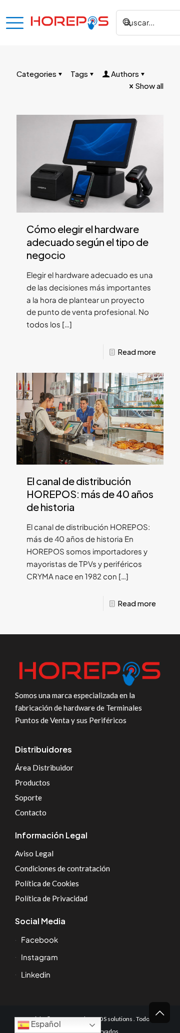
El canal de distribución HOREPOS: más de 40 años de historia (90, 494)
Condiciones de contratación (62, 868)
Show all (149, 85)
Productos (32, 782)
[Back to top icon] (159, 1012)
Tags (79, 73)
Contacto (30, 812)
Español (45, 1024)
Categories (36, 73)
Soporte (28, 797)
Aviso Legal (34, 853)
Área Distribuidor (44, 767)
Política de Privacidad (51, 898)
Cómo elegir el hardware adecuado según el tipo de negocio (87, 242)
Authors (125, 73)
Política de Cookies (47, 883)
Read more (137, 351)
